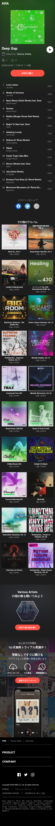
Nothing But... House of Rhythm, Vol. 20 (41, 535)
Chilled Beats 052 (14, 464)
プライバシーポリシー (23, 789)
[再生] (50, 49)
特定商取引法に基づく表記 (35, 793)
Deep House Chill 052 (14, 428)
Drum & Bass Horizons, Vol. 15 (41, 322)
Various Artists (24, 54)
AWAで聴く (28, 73)
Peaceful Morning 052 (14, 499)
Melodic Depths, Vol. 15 (41, 357)
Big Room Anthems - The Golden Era (14, 323)
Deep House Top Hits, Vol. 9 (41, 251)
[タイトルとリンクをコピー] (36, 206)
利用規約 (5, 789)
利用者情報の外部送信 (10, 793)
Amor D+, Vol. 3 (14, 251)
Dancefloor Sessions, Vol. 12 (14, 534)
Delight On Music (41, 464)
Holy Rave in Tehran (14, 570)
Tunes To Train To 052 (40, 428)
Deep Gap (29, 741)
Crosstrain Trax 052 (14, 393)
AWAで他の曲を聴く (27, 627)
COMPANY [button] (9, 761)
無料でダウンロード (27, 680)
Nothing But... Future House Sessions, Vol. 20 (41, 571)
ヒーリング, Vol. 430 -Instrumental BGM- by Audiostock (41, 289)
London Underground (14, 287)
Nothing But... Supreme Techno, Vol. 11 (14, 358)
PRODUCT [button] (8, 752)
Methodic (41, 499)
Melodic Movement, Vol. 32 (40, 393)
